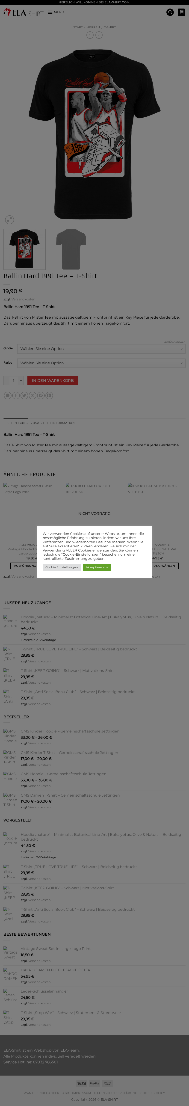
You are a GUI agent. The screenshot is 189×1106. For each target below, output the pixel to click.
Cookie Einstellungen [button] (61, 567)
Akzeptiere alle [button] (97, 567)
